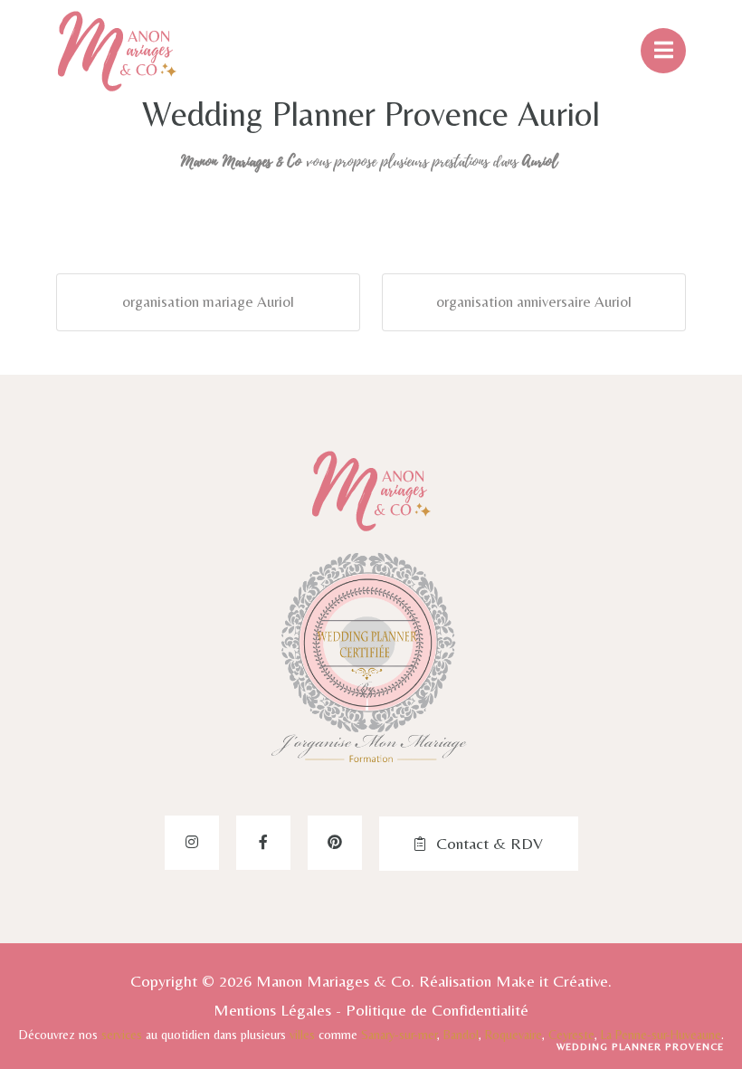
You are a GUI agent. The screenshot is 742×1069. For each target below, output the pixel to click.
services (121, 1034)
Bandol (461, 1034)
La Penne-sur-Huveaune (661, 1034)
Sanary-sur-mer (399, 1034)
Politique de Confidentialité (437, 1009)
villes (302, 1034)
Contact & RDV (487, 843)
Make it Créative (552, 980)
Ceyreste (571, 1034)
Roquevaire (513, 1034)
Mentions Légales (272, 1009)
